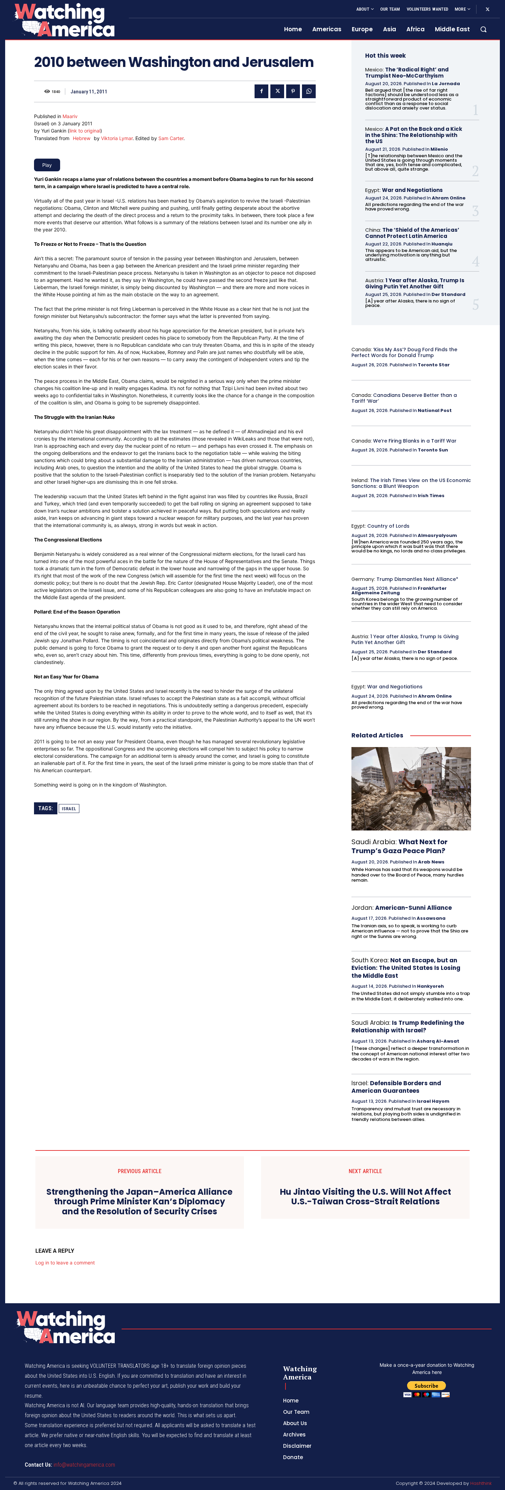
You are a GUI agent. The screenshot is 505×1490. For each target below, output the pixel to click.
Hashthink (481, 1483)
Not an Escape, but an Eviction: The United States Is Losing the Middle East (405, 967)
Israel (69, 808)
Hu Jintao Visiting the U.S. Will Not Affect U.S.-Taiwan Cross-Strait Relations (365, 1197)
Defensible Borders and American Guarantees (396, 1087)
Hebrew (81, 138)
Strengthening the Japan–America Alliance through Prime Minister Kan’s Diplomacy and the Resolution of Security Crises (139, 1202)
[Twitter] (487, 9)
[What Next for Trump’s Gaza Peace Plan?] (411, 789)
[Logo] (63, 19)
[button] (483, 29)
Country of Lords (388, 526)
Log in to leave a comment (65, 1262)
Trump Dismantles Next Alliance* (417, 579)
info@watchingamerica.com (84, 1465)
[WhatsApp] (309, 91)
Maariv (70, 116)
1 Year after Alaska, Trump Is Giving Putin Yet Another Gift (414, 283)
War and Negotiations (412, 190)
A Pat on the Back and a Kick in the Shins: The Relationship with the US (413, 135)
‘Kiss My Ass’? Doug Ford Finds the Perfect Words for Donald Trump (404, 352)
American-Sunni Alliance (413, 908)
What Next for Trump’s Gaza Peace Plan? (399, 846)
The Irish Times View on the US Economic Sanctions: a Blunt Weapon (411, 483)
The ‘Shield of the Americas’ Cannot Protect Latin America (412, 233)
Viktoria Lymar (117, 138)
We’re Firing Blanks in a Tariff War (415, 440)
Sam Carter (170, 138)
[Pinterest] (293, 91)
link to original (84, 131)
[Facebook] (261, 91)
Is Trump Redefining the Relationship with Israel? (407, 1026)
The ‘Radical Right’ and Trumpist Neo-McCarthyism (407, 72)
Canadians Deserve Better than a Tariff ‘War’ (404, 398)
